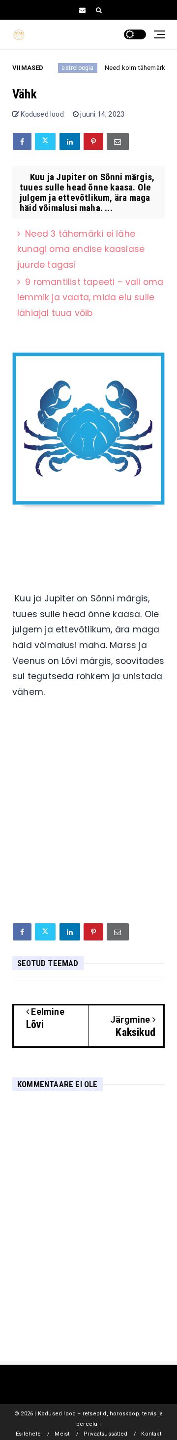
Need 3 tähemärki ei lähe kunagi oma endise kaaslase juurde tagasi (81, 249)
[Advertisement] (88, 819)
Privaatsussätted (105, 1434)
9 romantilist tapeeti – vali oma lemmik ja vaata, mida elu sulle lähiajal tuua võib (90, 297)
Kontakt (151, 1434)
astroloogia (65, 67)
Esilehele (28, 1434)
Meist (62, 1434)
